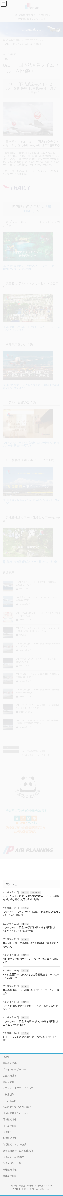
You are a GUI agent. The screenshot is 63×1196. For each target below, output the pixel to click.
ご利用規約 (8, 1094)
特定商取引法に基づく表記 (17, 1107)
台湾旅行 (7, 1132)
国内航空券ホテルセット (15, 1113)
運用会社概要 (10, 1063)
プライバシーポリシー (14, 1069)
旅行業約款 (8, 1082)
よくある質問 (10, 1100)
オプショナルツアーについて (18, 1088)
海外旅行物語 (10, 1175)
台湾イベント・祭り (13, 1163)
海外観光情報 (10, 1169)
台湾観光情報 (35, 892)
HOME (6, 1057)
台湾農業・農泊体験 (13, 1157)
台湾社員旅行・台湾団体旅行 (18, 1150)
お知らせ (25, 892)
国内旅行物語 (10, 1125)
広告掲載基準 (10, 1075)
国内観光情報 (10, 1119)
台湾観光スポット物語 (14, 1144)
